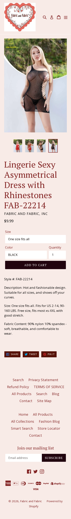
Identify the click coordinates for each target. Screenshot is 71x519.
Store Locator (49, 428)
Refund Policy (18, 387)
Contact (26, 401)
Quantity (55, 247)
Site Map (44, 401)
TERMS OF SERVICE (49, 387)
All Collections (22, 421)
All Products (21, 394)
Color (9, 247)
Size (8, 232)
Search (18, 380)
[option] (18, 146)
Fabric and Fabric (31, 501)
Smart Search (22, 428)
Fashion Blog (49, 421)
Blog (55, 394)
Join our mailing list (35, 448)
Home (23, 414)
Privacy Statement (43, 380)
